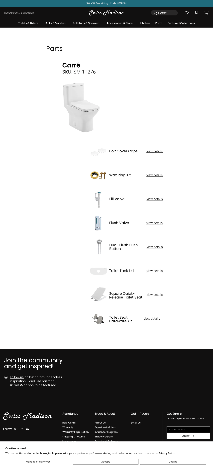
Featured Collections (181, 23)
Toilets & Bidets (28, 23)
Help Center (69, 423)
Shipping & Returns (73, 436)
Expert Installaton (105, 427)
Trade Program (104, 436)
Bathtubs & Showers (86, 23)
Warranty (68, 427)
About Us (100, 423)
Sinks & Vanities (55, 23)
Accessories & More (120, 23)
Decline (173, 461)
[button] (28, 23)
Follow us (17, 377)
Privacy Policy (167, 453)
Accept (105, 461)
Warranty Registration (75, 432)
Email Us (136, 423)
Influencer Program (106, 432)
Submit (186, 435)
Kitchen (145, 23)
